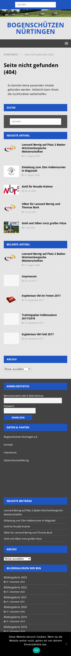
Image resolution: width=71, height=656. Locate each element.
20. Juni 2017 (30, 280)
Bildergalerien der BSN (24, 568)
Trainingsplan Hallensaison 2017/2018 (39, 316)
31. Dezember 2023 (15, 581)
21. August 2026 (32, 155)
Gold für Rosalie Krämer (37, 186)
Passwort (9, 406)
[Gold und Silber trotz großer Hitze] (11, 227)
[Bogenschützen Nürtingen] (35, 15)
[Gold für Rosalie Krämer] (11, 189)
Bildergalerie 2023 (15, 577)
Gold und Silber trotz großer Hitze (44, 223)
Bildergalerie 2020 (15, 607)
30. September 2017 (34, 338)
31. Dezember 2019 (15, 621)
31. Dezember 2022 (15, 591)
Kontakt (8, 444)
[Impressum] (11, 280)
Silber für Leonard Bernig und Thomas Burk (41, 205)
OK (36, 650)
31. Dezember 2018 (15, 631)
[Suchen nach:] (35, 4)
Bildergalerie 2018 (15, 627)
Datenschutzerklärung (16, 460)
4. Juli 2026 (29, 227)
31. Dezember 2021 (15, 601)
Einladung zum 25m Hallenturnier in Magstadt (44, 168)
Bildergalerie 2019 (15, 617)
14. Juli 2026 (30, 211)
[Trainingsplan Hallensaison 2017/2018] (11, 319)
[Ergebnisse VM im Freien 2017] (11, 299)
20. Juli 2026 (30, 190)
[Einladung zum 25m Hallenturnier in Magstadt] (11, 171)
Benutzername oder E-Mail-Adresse (23, 395)
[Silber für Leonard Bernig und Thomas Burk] (11, 208)
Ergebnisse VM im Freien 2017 (41, 295)
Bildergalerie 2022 (15, 587)
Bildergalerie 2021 (15, 597)
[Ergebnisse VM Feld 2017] (11, 338)
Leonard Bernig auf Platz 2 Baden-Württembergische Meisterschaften (44, 148)
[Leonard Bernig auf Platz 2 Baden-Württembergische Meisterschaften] (11, 148)
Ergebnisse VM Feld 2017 (38, 334)
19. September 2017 (34, 322)
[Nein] (66, 644)
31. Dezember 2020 (15, 611)
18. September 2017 (34, 300)
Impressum (29, 276)
